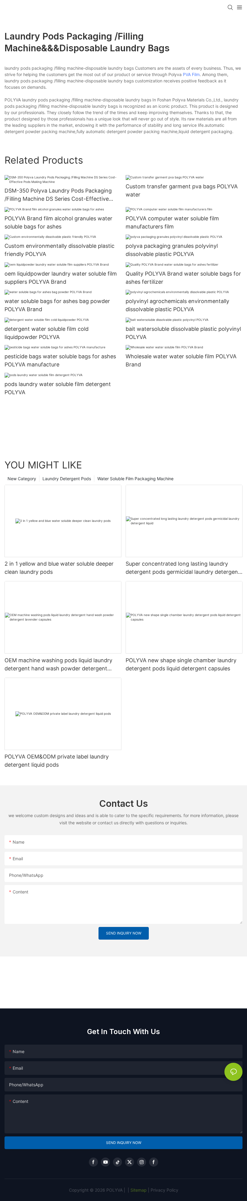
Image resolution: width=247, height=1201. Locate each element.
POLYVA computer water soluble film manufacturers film (172, 222)
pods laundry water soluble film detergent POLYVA (58, 388)
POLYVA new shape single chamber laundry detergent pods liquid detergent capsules (181, 664)
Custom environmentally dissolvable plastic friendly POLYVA (59, 250)
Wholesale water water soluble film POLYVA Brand (181, 360)
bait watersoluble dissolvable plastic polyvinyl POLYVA (183, 333)
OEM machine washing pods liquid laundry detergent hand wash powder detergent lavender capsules (58, 664)
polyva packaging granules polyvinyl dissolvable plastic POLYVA (172, 250)
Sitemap (138, 1190)
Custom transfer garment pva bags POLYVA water (182, 190)
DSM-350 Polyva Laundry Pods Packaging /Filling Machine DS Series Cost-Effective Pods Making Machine (58, 195)
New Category (22, 478)
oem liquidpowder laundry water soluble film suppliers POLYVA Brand (61, 277)
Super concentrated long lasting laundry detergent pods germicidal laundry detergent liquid (183, 568)
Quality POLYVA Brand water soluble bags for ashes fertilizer (183, 277)
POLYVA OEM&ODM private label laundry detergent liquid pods (57, 760)
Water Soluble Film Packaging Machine (135, 478)
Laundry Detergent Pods (66, 478)
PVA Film (191, 74)
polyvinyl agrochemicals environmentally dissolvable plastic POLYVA (177, 305)
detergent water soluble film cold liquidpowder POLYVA (47, 333)
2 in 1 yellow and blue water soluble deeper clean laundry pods (59, 568)
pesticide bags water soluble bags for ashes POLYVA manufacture (60, 360)
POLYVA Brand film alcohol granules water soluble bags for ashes (58, 222)
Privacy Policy (164, 1190)
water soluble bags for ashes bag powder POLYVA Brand (57, 305)
